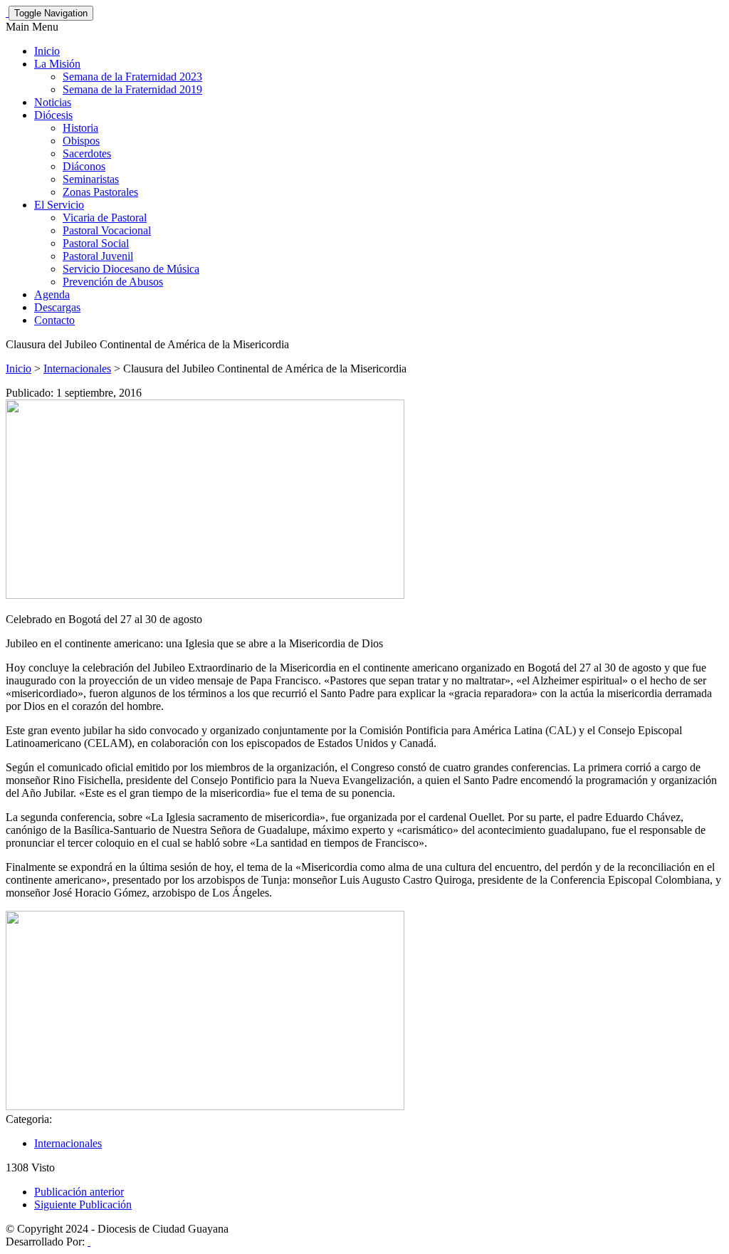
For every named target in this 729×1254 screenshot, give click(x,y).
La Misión (57, 64)
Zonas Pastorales (100, 192)
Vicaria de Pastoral (105, 217)
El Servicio (59, 205)
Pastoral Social (96, 243)
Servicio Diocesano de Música (131, 269)
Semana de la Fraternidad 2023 (132, 76)
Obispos (81, 141)
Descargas (57, 307)
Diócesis (53, 115)
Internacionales (77, 368)
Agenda (52, 294)
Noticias (52, 102)
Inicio (47, 51)
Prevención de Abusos (113, 282)
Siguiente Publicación (83, 1204)
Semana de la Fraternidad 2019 (132, 89)
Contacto (54, 320)
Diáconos (84, 166)
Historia (80, 128)
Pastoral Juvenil (98, 256)
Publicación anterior (79, 1192)
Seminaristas (91, 179)
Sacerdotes (87, 153)
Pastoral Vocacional (107, 230)
